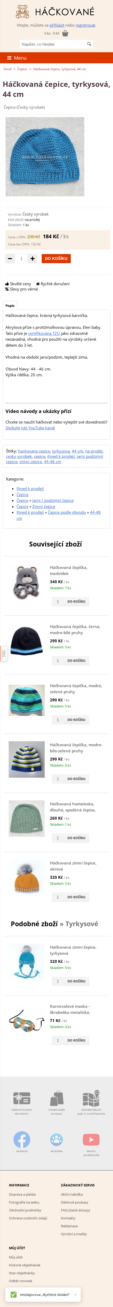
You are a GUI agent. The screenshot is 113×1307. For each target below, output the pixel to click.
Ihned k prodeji (30, 488)
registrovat (85, 25)
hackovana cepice (34, 451)
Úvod (7, 69)
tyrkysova (61, 451)
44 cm (77, 451)
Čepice (22, 69)
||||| (4, 653)
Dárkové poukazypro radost (22, 1111)
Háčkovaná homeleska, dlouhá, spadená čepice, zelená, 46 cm (73, 809)
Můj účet (16, 1257)
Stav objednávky (22, 1273)
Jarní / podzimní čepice (53, 500)
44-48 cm (52, 461)
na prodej (93, 451)
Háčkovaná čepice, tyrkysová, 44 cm (59, 69)
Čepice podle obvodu (67, 512)
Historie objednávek (24, 1265)
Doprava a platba (22, 1194)
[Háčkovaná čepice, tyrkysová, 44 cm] (45, 194)
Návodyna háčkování (91, 1153)
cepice (39, 456)
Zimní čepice (43, 506)
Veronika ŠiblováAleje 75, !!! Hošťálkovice (91, 1111)
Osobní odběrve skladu (56, 1111)
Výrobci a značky (74, 1234)
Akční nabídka (72, 1194)
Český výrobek (35, 214)
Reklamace (69, 1226)
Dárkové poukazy (74, 1202)
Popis (10, 305)
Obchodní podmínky (25, 1210)
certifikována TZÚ (44, 333)
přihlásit (57, 25)
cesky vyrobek (19, 456)
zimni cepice (30, 461)
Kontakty (68, 1218)
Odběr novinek (20, 1281)
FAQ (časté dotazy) (75, 1210)
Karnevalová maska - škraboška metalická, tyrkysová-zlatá (70, 1012)
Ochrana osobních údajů (28, 1218)
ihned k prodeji (61, 456)
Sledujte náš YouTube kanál (30, 427)
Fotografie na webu (24, 1202)
